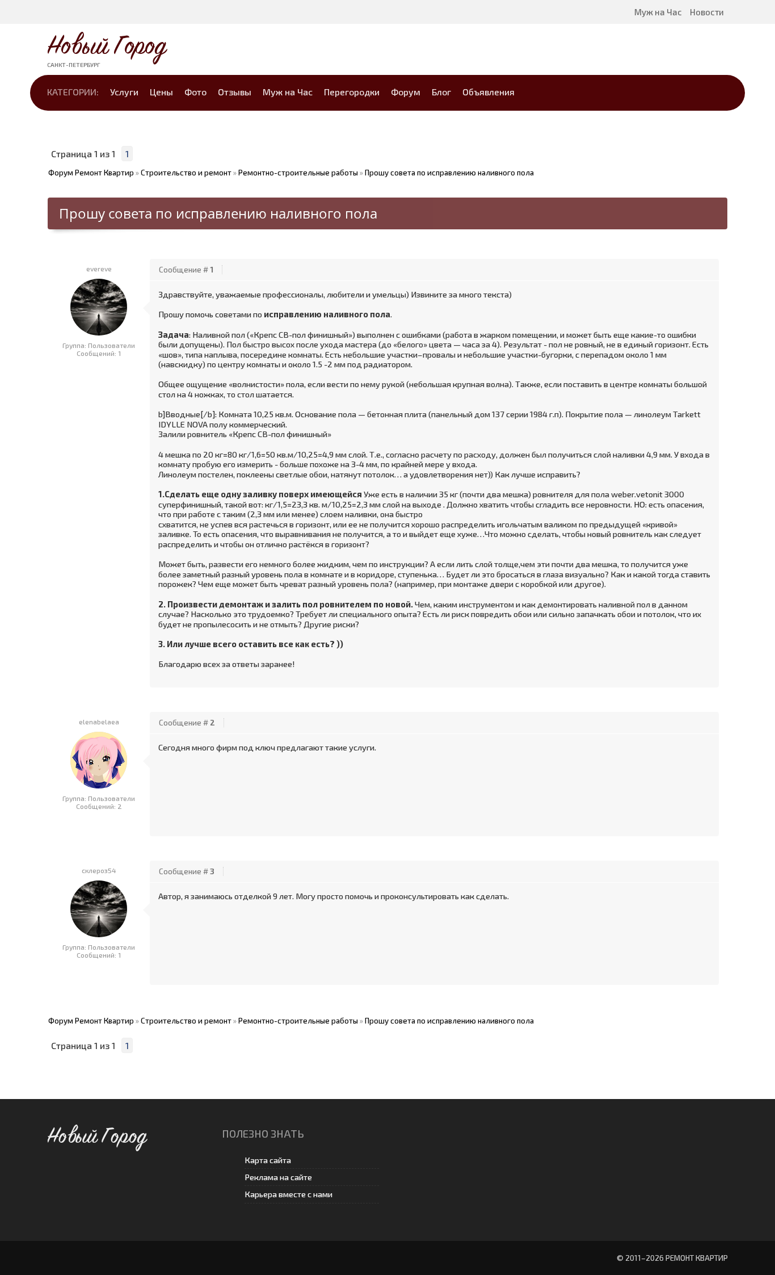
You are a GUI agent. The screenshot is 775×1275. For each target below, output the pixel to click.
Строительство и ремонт (186, 172)
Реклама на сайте (278, 1177)
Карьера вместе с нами (288, 1194)
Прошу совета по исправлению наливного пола (449, 172)
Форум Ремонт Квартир (91, 172)
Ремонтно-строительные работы (298, 172)
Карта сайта (268, 1160)
